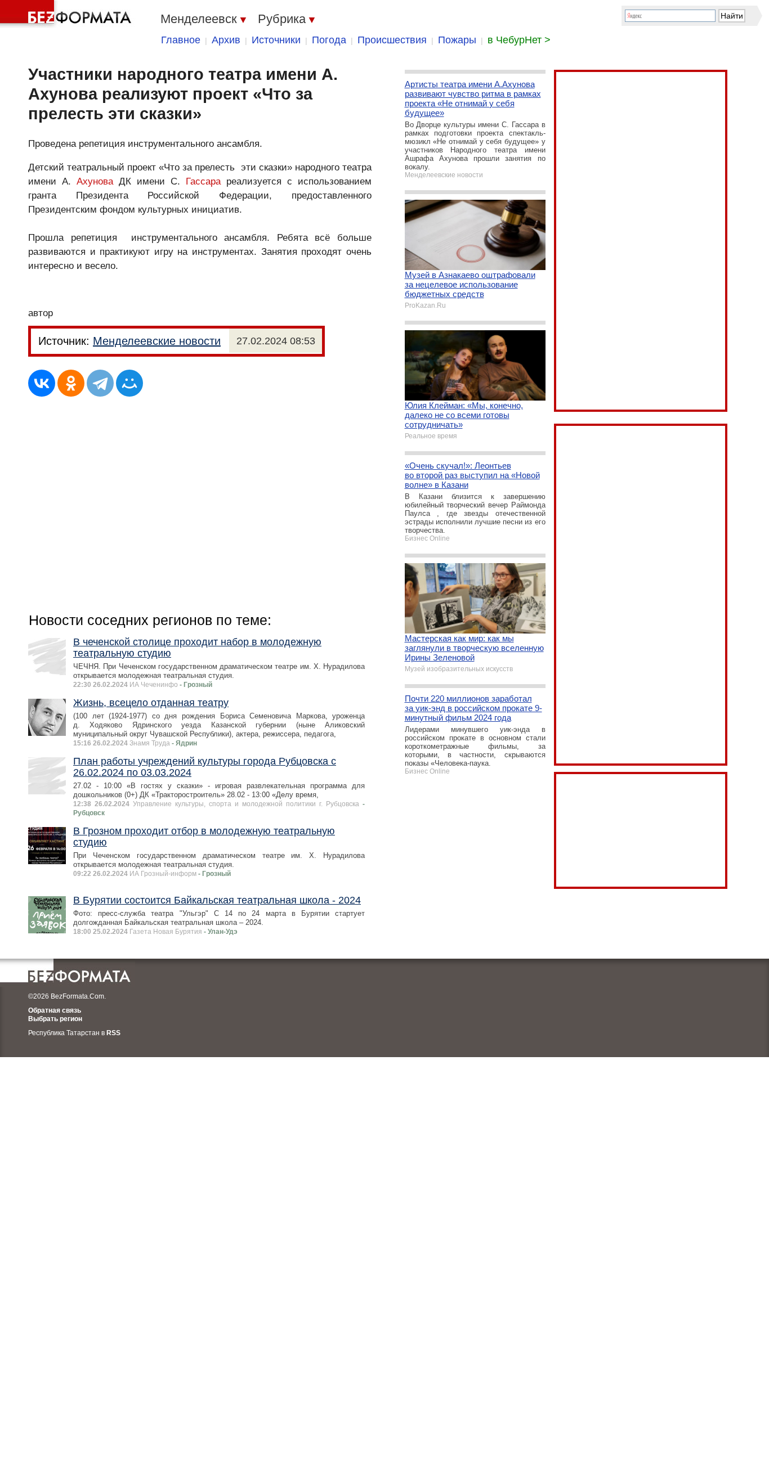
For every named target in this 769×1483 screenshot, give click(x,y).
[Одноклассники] (70, 383)
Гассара (203, 181)
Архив (226, 40)
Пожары (457, 40)
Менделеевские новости (157, 341)
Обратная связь (54, 1010)
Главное (180, 40)
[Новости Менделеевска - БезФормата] (67, 14)
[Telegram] (100, 383)
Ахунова (95, 181)
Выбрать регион (55, 1019)
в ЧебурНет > (519, 40)
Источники (276, 40)
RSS (113, 1033)
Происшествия (392, 40)
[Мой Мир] (129, 383)
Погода (329, 40)
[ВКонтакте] (41, 383)
